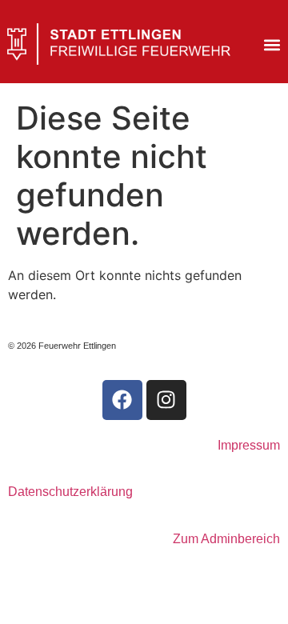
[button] (271, 45)
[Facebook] (122, 400)
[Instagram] (166, 400)
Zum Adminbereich (226, 539)
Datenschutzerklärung (70, 491)
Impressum (249, 445)
